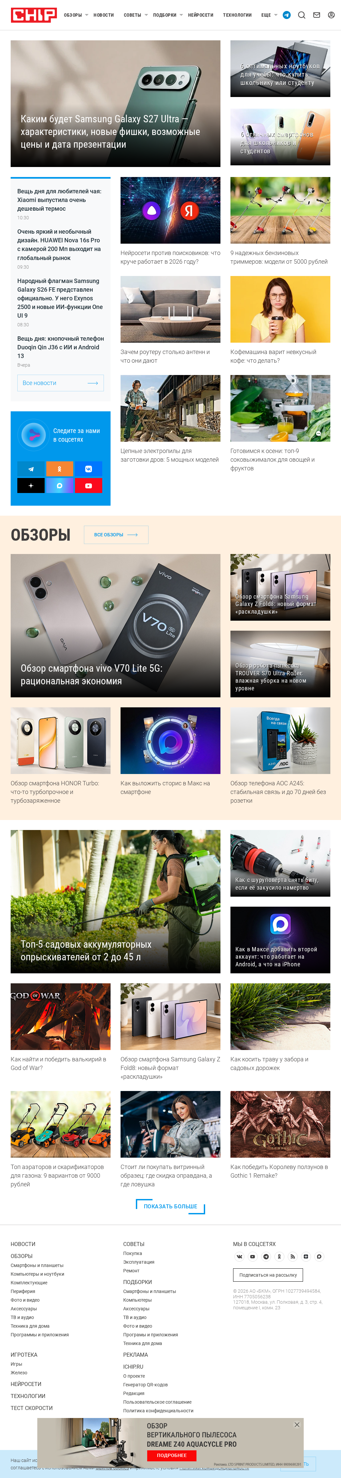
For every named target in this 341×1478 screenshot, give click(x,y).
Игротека (24, 1355)
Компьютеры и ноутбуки (37, 1274)
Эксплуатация (139, 1262)
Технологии (237, 15)
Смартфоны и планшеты (37, 1265)
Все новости (39, 382)
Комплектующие (29, 1282)
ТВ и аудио (22, 1317)
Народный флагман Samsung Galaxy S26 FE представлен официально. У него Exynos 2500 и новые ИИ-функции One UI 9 (60, 298)
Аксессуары (24, 1308)
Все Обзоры (108, 534)
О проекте (134, 1376)
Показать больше (170, 1206)
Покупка (132, 1253)
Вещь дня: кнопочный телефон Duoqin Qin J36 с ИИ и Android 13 (60, 347)
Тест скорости (32, 1408)
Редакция (134, 1393)
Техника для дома (30, 1326)
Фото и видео (25, 1300)
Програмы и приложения (150, 1334)
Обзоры (73, 15)
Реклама (135, 1355)
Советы (133, 15)
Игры (16, 1364)
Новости (104, 15)
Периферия (23, 1291)
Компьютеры (137, 1300)
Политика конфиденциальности (158, 1410)
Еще (266, 15)
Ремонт (131, 1270)
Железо (19, 1372)
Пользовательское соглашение (157, 1402)
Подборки (164, 15)
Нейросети (200, 15)
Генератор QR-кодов (145, 1384)
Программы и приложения (40, 1334)
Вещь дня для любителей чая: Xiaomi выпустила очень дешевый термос (59, 200)
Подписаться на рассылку (268, 1275)
